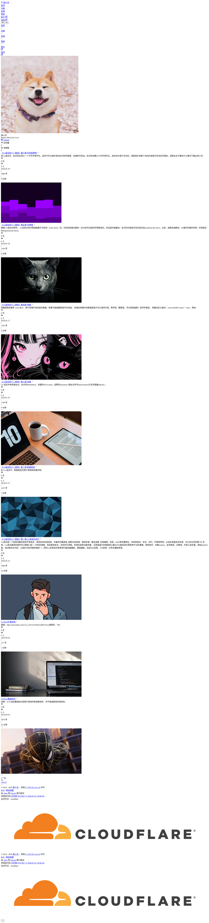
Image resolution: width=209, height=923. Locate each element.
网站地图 (10, 790)
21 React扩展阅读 (8, 622)
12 (4, 782)
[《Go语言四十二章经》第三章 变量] (104, 437)
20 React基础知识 (8, 699)
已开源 (14, 796)
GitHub (6, 140)
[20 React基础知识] (104, 750)
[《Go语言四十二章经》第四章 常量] (104, 356)
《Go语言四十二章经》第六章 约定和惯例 (19, 153)
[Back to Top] (2, 920)
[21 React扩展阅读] (104, 673)
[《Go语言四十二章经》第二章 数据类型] (104, 516)
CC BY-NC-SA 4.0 (32, 787)
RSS (2, 790)
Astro (5, 793)
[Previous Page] (2, 775)
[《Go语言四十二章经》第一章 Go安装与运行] (104, 596)
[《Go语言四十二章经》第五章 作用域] (104, 279)
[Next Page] (2, 785)
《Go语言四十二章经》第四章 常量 (16, 305)
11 (2, 782)
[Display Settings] (2, 22)
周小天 (16, 787)
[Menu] (6, 22)
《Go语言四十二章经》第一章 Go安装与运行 (20, 539)
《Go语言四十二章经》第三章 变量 (16, 382)
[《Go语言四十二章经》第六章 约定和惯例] (104, 201)
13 (6, 782)
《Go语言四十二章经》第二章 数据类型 (18, 467)
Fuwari (13, 793)
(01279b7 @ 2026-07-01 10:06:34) (30, 796)
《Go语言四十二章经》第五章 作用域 (17, 225)
